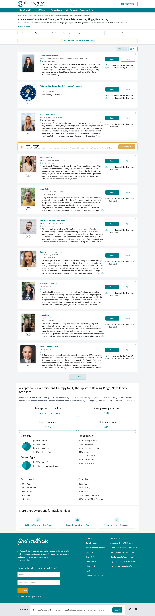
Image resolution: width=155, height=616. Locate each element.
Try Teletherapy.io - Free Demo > (123, 561)
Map (134, 49)
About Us (89, 552)
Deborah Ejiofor (46, 157)
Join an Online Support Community (117, 525)
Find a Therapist (25, 10)
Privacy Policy (91, 566)
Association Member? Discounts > (124, 547)
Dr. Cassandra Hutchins (49, 283)
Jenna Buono (45, 315)
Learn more (101, 610)
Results (123, 49)
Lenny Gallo (44, 189)
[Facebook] (130, 609)
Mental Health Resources (95, 547)
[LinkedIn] (136, 609)
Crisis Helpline (91, 543)
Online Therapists (71, 10)
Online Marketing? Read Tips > (122, 552)
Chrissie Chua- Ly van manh (51, 252)
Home (19, 16)
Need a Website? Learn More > (122, 557)
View (128, 59)
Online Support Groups (94, 575)
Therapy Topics (56, 10)
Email (112, 59)
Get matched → (127, 147)
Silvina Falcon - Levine (49, 55)
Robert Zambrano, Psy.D (49, 346)
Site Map (89, 571)
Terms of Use (91, 561)
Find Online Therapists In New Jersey (38, 525)
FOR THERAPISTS (127, 4)
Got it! (117, 610)
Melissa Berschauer (47, 114)
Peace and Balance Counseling (52, 220)
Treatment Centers (87, 10)
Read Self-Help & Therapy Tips (77, 525)
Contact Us (90, 557)
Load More (78, 377)
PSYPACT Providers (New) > (121, 566)
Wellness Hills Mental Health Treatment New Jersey (61, 86)
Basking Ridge (48, 16)
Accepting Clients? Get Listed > (123, 543)
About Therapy (41, 10)
